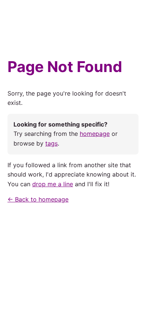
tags (51, 143)
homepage (95, 133)
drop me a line (52, 184)
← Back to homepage (38, 199)
